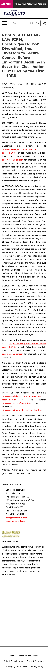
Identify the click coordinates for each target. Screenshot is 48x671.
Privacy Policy (36, 666)
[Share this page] (44, 23)
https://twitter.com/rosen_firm (16, 403)
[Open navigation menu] (4, 23)
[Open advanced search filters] (37, 23)
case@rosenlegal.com (12, 160)
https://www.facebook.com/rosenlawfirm (21, 410)
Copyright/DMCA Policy (16, 666)
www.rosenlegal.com (15, 521)
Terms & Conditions (35, 661)
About (12, 655)
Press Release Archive (28, 655)
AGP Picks (6, 4)
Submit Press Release (14, 661)
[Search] (32, 23)
